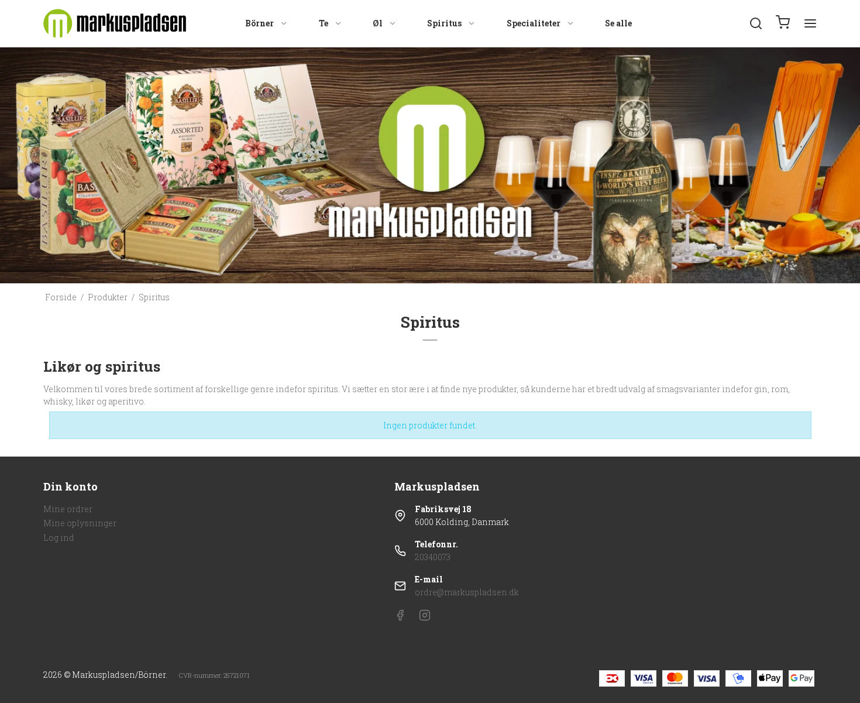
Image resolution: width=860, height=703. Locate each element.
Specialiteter (533, 23)
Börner (259, 23)
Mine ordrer (67, 509)
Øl (378, 23)
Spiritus (444, 23)
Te (323, 23)
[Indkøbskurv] (783, 23)
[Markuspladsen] (115, 23)
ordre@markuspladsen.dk (467, 592)
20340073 (432, 557)
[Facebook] (400, 617)
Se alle (618, 23)
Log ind (58, 537)
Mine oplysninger (79, 523)
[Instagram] (425, 617)
